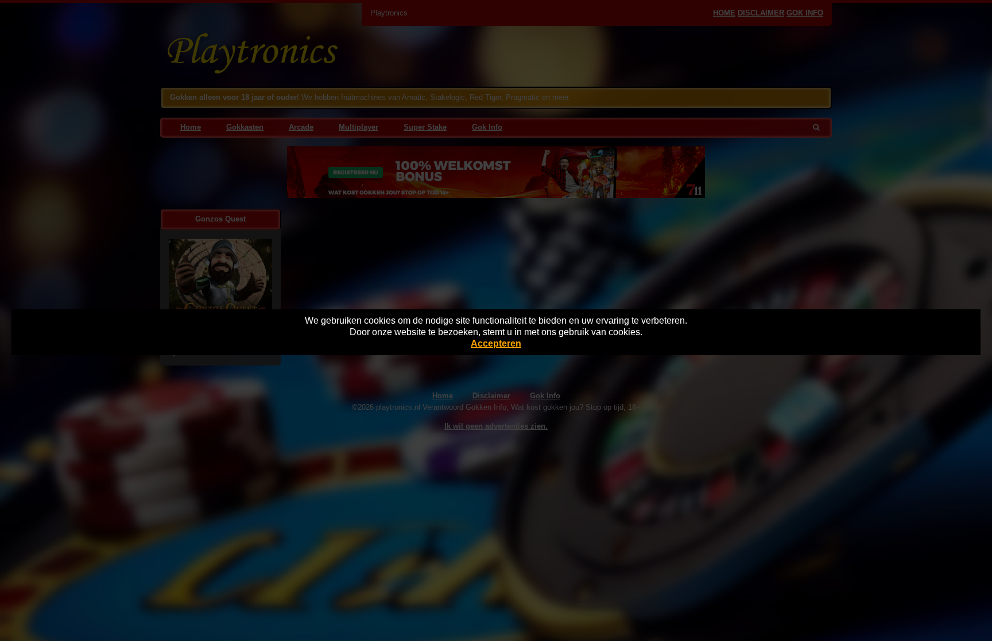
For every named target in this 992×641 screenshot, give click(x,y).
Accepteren (496, 343)
